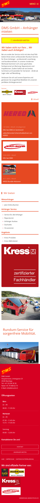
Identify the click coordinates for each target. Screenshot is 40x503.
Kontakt (20, 447)
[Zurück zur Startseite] (5, 4)
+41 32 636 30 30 (10, 383)
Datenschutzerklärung (25, 459)
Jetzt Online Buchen (11, 205)
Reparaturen (9, 218)
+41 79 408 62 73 (12, 386)
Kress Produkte (10, 238)
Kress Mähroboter (11, 241)
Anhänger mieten (21, 40)
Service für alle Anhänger (13, 215)
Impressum (10, 459)
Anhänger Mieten (20, 452)
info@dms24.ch (12, 388)
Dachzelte (8, 225)
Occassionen (9, 228)
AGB (2, 459)
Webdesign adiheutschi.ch (29, 498)
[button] (34, 4)
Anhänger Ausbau (10, 221)
